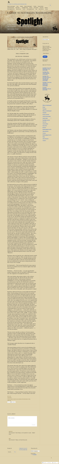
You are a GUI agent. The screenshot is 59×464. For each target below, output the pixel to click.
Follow (45, 56)
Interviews (41, 7)
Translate (35, 454)
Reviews (46, 7)
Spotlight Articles (25, 7)
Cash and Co (17, 24)
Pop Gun (30, 7)
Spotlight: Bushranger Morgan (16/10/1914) (47, 88)
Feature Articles (40, 6)
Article (8, 24)
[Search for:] (11, 451)
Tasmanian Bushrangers (27, 24)
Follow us (46, 43)
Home (17, 6)
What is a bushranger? (11, 6)
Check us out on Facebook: (23, 449)
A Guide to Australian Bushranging (17, 4)
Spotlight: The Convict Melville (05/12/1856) (46, 73)
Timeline (21, 6)
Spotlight (21, 24)
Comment (33, 424)
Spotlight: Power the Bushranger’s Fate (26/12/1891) (47, 69)
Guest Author (36, 7)
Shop (44, 136)
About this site (45, 131)
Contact (44, 133)
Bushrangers (12, 24)
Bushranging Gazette (47, 129)
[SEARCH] (50, 5)
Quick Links (17, 7)
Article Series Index (10, 7)
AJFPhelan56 (9, 397)
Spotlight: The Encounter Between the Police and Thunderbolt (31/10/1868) (47, 78)
